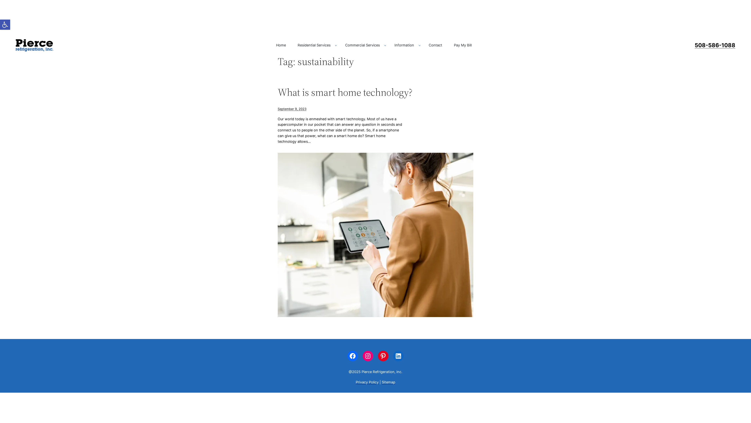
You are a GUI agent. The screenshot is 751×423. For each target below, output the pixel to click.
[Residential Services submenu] (336, 45)
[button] (5, 25)
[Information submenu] (420, 45)
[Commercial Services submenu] (385, 45)
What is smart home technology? (345, 92)
